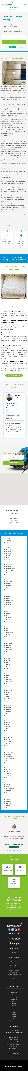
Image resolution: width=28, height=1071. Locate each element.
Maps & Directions (14, 1039)
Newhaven (14, 1008)
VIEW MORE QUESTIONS (14, 375)
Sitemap (23, 1063)
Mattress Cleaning (14, 963)
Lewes (14, 1005)
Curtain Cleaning (14, 961)
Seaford (14, 1016)
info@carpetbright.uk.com (14, 525)
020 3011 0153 (15, 1037)
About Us (14, 952)
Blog (14, 981)
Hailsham (14, 1001)
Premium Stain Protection (14, 966)
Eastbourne (14, 999)
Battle (14, 990)
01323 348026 (14, 8)
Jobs (14, 976)
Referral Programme (14, 968)
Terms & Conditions (15, 1063)
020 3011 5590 (15, 1048)
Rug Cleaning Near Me (14, 972)
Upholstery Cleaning (10, 415)
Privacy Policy (5, 1063)
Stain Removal (9, 418)
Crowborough (14, 997)
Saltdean (14, 1014)
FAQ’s (14, 979)
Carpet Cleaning (9, 412)
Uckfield (14, 1018)
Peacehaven (14, 1010)
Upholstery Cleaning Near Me (14, 974)
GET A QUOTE (14, 42)
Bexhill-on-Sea (14, 992)
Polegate (14, 1012)
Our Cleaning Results (14, 970)
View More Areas (14, 1021)
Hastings (14, 1003)
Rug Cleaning (14, 959)
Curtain (17, 415)
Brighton (14, 995)
